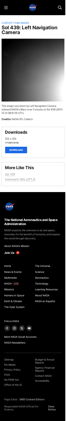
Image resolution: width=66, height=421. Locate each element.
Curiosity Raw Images (15, 23)
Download (16, 150)
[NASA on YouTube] (29, 328)
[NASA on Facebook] (7, 328)
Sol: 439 (10, 174)
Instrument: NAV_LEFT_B (20, 179)
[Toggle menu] (5, 7)
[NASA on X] (22, 328)
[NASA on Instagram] (14, 328)
